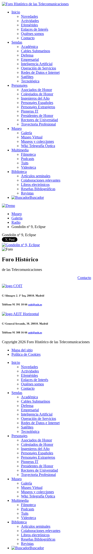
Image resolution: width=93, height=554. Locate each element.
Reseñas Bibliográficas (38, 189)
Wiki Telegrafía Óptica (38, 146)
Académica (29, 47)
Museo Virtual (31, 137)
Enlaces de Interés (34, 29)
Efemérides (29, 25)
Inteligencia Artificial (36, 64)
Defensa (27, 55)
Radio (16, 222)
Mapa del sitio (22, 350)
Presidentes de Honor (37, 116)
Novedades (29, 16)
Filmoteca (28, 154)
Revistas (27, 193)
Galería (26, 133)
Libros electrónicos (35, 185)
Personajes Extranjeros (38, 107)
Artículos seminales (35, 176)
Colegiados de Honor (37, 94)
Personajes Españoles (37, 103)
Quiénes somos (32, 34)
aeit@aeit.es (35, 332)
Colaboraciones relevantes (40, 180)
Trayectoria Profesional (38, 124)
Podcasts (27, 159)
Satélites (27, 77)
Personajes (19, 85)
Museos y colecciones (37, 141)
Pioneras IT (29, 111)
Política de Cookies (26, 354)
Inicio (15, 12)
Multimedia (20, 150)
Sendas (16, 42)
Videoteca (28, 167)
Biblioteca (19, 172)
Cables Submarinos (35, 51)
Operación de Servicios (38, 68)
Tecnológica (30, 81)
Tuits (24, 163)
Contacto (28, 38)
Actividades (30, 21)
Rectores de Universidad (39, 120)
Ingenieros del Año (35, 98)
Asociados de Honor (36, 90)
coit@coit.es (35, 304)
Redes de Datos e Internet (40, 72)
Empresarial (30, 59)
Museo (16, 128)
